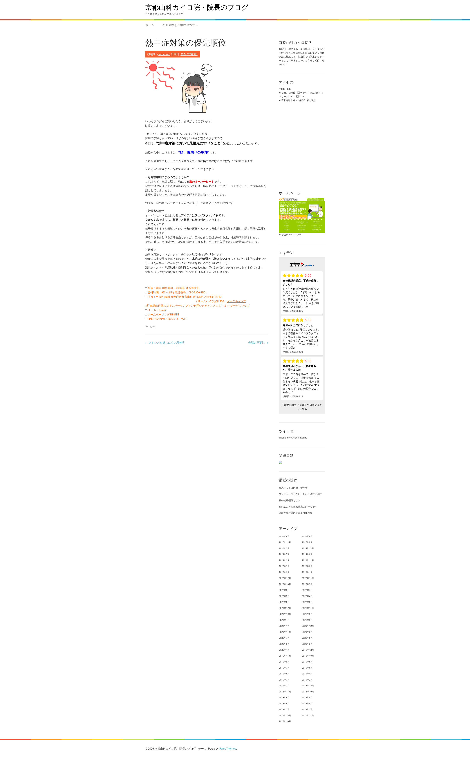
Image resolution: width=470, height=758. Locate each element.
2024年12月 (308, 548)
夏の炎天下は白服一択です (293, 488)
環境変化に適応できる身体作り (295, 513)
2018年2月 (307, 709)
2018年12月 (308, 685)
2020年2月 (307, 643)
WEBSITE (173, 314)
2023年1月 (307, 572)
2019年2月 (307, 679)
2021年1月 (284, 625)
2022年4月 (307, 596)
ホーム (149, 25)
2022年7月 (307, 589)
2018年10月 (308, 691)
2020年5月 (307, 637)
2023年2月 (284, 572)
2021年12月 (285, 607)
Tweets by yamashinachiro (293, 437)
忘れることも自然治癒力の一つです (298, 506)
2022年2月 (307, 601)
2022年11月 (308, 578)
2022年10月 (285, 584)
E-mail (162, 310)
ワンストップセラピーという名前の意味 (300, 494)
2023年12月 (308, 560)
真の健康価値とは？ (289, 500)
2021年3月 (307, 619)
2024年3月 (284, 560)
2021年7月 (284, 619)
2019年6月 (307, 667)
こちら (182, 319)
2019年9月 (284, 661)
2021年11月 (308, 607)
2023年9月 (284, 566)
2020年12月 (308, 625)
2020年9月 (307, 631)
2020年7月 (284, 637)
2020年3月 (284, 643)
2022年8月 (284, 589)
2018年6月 (284, 703)
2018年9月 (284, 697)
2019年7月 (284, 667)
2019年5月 (284, 673)
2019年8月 (307, 661)
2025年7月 (284, 548)
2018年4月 (307, 703)
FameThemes (227, 748)
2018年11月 (285, 691)
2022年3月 (284, 601)
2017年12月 (285, 715)
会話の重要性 (258, 342)
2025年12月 (285, 542)
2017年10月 (285, 721)
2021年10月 (285, 613)
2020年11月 (285, 631)
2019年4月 (307, 673)
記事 (153, 327)
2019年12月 (308, 649)
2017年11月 (308, 715)
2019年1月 (284, 685)
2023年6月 (307, 566)
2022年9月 (307, 584)
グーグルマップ (236, 301)
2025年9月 (307, 542)
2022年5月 (284, 596)
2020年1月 (284, 649)
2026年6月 (284, 536)
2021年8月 (307, 613)
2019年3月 (284, 679)
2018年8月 (307, 697)
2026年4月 (307, 536)
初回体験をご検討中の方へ (180, 25)
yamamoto (163, 54)
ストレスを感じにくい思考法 (165, 342)
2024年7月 (284, 554)
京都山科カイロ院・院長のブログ (196, 7)
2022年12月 (285, 578)
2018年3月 (284, 709)
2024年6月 (307, 554)
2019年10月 (308, 655)
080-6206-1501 (198, 292)
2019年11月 (285, 655)
